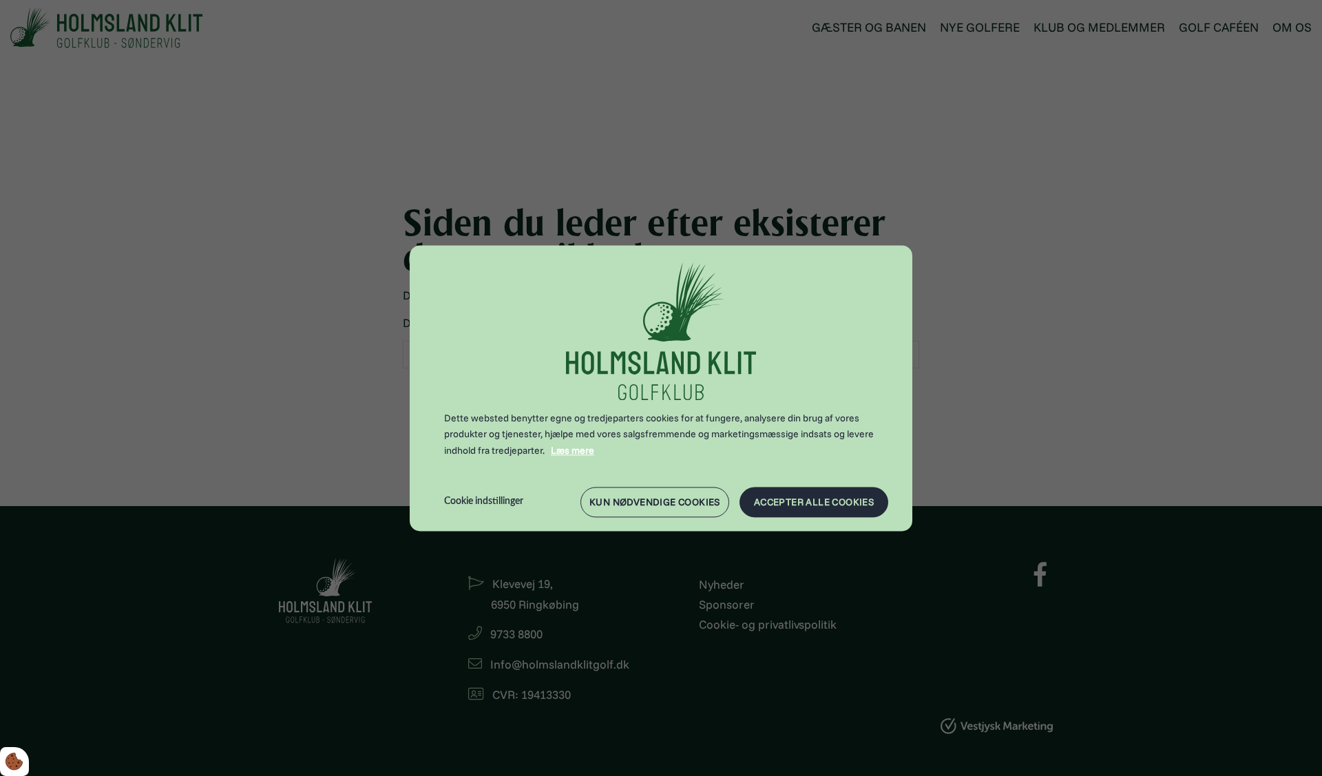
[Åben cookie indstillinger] (14, 761)
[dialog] (661, 388)
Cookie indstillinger (483, 501)
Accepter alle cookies (814, 502)
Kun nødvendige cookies (654, 502)
